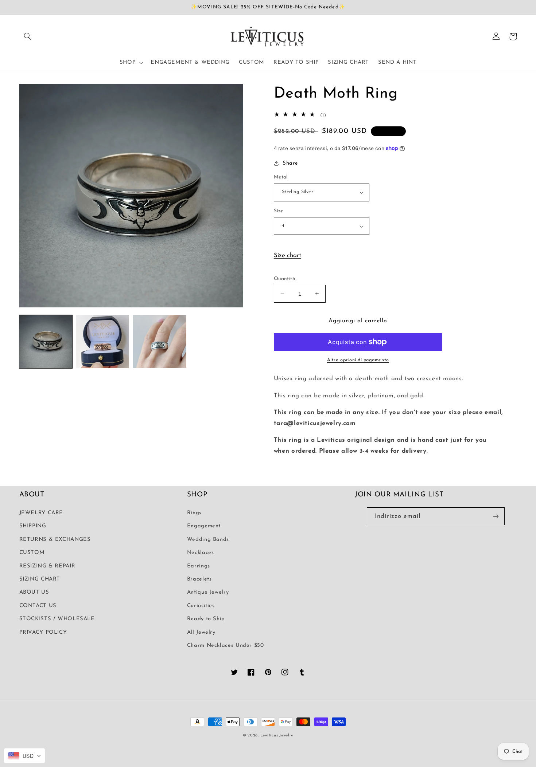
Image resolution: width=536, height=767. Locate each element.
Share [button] (290, 163)
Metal (281, 177)
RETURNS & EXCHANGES (55, 539)
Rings (194, 513)
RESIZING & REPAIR (47, 566)
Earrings (198, 566)
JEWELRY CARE (41, 513)
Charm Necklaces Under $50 (225, 645)
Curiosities (201, 606)
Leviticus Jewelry (277, 735)
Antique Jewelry (208, 592)
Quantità (284, 278)
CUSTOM (32, 552)
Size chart (287, 255)
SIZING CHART (40, 579)
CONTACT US (38, 606)
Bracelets (199, 579)
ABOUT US (34, 592)
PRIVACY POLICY (43, 632)
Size (278, 211)
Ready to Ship (206, 619)
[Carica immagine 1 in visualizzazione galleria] (46, 341)
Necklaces (200, 552)
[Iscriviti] (496, 516)
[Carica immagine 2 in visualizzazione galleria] (102, 341)
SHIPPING (32, 526)
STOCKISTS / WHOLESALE (57, 619)
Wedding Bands (208, 539)
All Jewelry (201, 632)
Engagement (204, 526)
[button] (27, 36)
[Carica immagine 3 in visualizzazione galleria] (159, 341)
